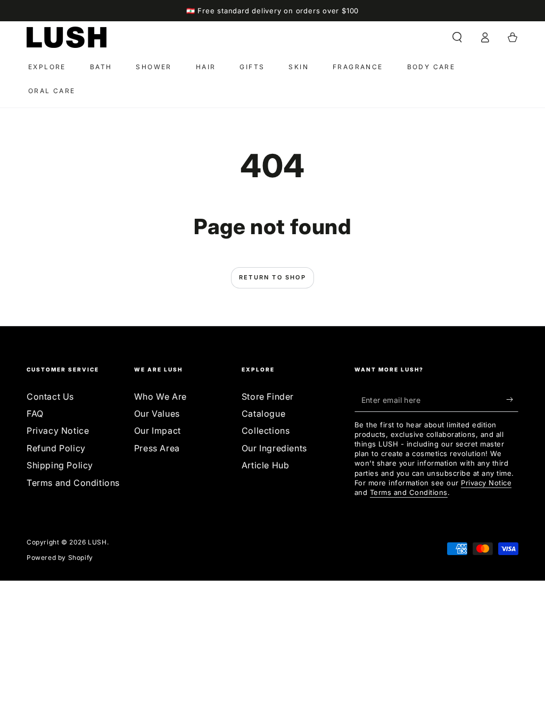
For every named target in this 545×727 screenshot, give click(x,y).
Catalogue (263, 413)
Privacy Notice (58, 430)
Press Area (157, 448)
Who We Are (160, 396)
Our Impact (157, 430)
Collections (266, 430)
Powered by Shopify (60, 557)
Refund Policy (56, 448)
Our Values (157, 413)
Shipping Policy (60, 465)
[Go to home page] (66, 37)
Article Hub (266, 465)
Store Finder (268, 396)
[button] (457, 37)
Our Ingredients (274, 448)
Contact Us (50, 396)
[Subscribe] (512, 399)
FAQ (35, 413)
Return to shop (272, 277)
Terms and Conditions (73, 482)
